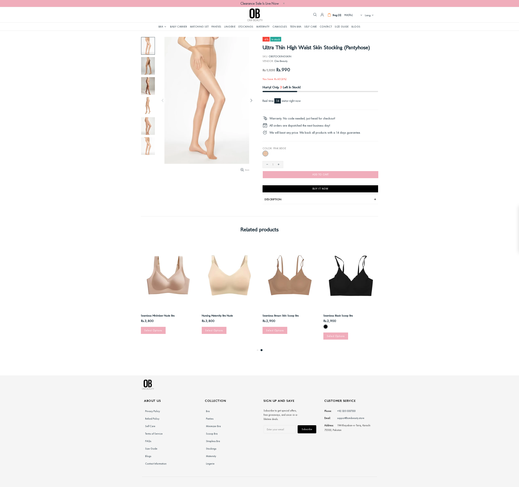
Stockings (211, 448)
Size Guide (151, 448)
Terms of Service (154, 433)
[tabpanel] (290, 291)
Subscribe (307, 429)
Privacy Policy (152, 411)
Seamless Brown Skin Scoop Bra (281, 316)
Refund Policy (152, 418)
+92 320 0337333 (346, 411)
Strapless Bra (213, 441)
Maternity (211, 456)
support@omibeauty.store (350, 418)
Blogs (148, 456)
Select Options (153, 330)
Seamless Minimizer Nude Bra (158, 316)
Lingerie (210, 463)
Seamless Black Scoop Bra (338, 316)
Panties (209, 418)
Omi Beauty (255, 14)
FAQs (148, 441)
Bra (208, 411)
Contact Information (155, 463)
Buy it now (320, 188)
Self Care (150, 426)
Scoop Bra (212, 433)
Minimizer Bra (213, 426)
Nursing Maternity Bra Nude (217, 316)
